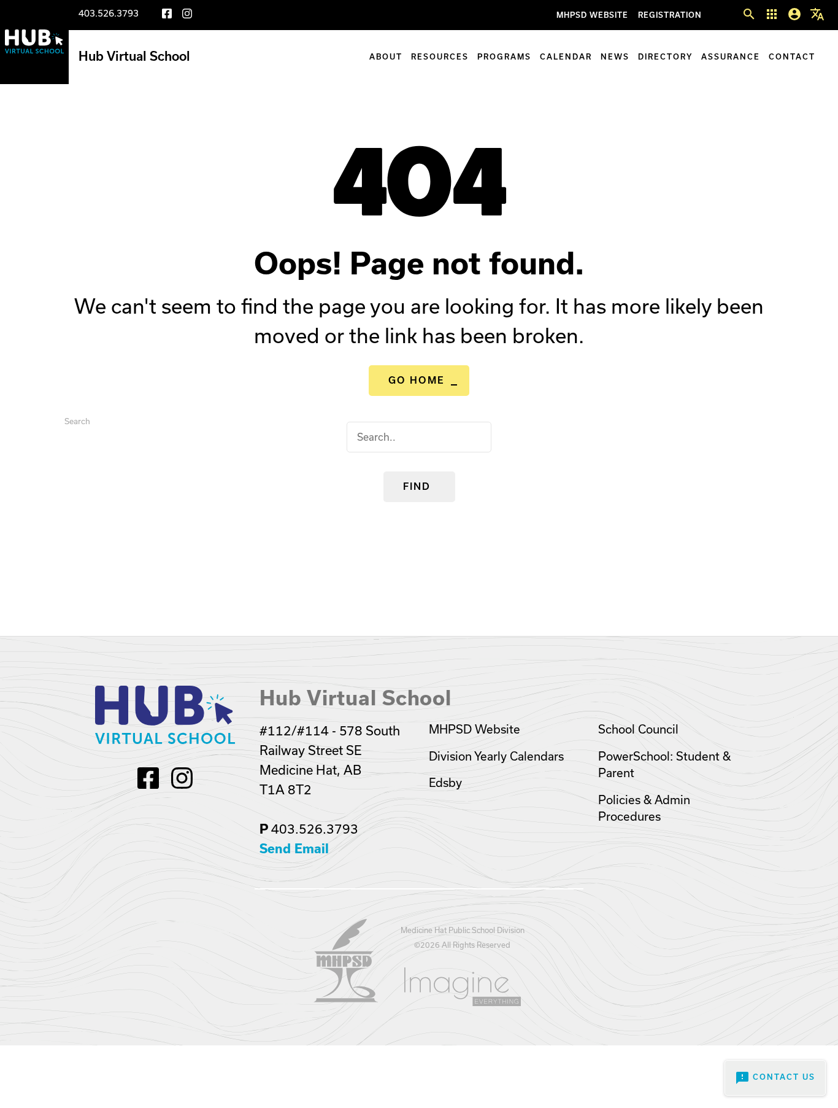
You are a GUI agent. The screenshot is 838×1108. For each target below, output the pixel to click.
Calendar (566, 57)
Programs (504, 57)
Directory (665, 57)
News (615, 57)
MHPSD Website (592, 15)
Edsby (445, 783)
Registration (670, 15)
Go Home (416, 380)
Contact (792, 57)
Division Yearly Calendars (496, 756)
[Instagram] (187, 16)
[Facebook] (167, 16)
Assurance (730, 57)
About (385, 57)
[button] (749, 15)
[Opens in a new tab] (346, 998)
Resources (440, 57)
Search (77, 421)
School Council (638, 729)
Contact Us (775, 1078)
